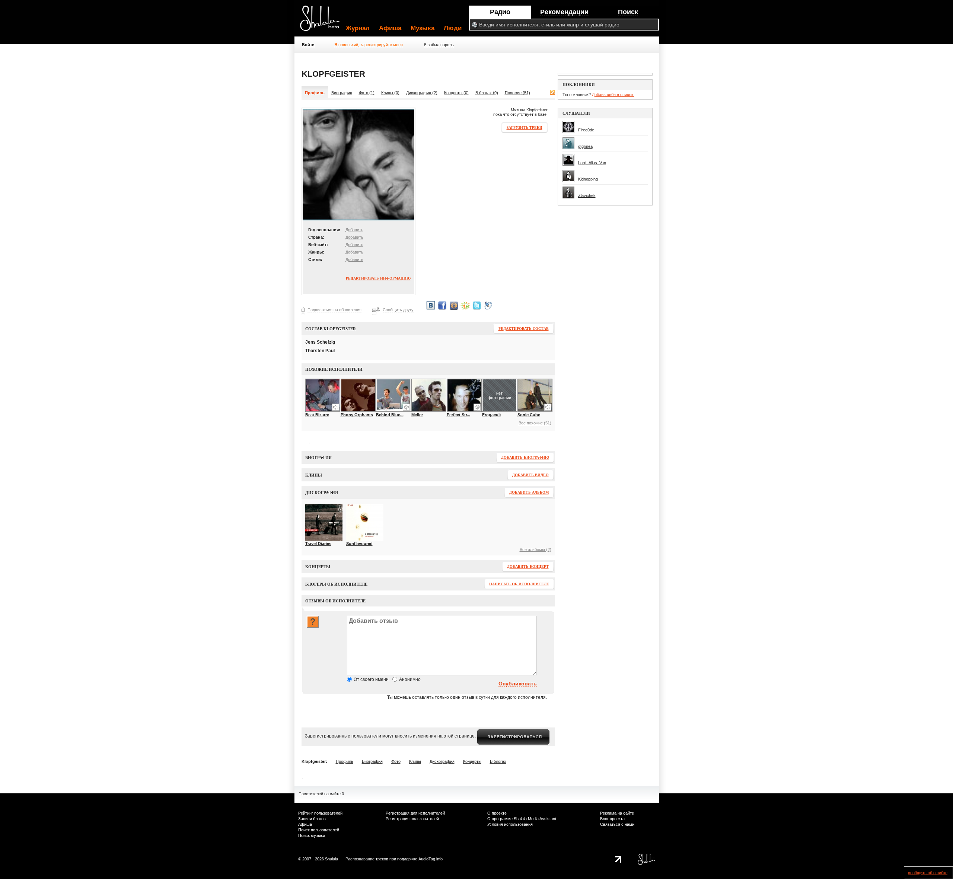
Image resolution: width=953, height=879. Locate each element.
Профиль (344, 761)
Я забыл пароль (439, 44)
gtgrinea (585, 146)
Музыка (422, 28)
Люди (453, 28)
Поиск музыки (311, 835)
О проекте (497, 813)
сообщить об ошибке (927, 872)
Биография (341, 92)
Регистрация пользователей (412, 818)
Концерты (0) (456, 92)
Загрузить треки (524, 127)
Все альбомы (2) (535, 549)
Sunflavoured (359, 543)
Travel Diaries (318, 543)
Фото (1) (366, 92)
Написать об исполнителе (519, 584)
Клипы (415, 761)
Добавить (354, 229)
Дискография (442, 761)
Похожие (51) (517, 92)
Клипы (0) (390, 92)
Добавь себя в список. (613, 94)
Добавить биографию (525, 457)
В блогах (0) (486, 92)
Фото (396, 761)
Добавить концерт (528, 566)
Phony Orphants (357, 415)
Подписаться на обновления (334, 310)
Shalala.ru (323, 21)
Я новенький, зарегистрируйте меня (368, 44)
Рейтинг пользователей (320, 813)
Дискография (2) (421, 92)
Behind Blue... (390, 415)
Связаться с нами (617, 824)
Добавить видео (530, 475)
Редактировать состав (523, 329)
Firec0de (586, 130)
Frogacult (491, 415)
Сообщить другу (398, 310)
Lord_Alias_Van (592, 162)
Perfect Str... (458, 415)
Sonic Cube (528, 415)
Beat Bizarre (317, 415)
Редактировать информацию (378, 278)
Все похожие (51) (535, 423)
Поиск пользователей (318, 830)
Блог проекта (612, 818)
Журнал (358, 28)
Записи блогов (312, 818)
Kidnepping (588, 179)
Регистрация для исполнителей (415, 813)
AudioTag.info (430, 859)
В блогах (498, 761)
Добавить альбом (529, 492)
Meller (417, 415)
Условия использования (510, 824)
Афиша (390, 28)
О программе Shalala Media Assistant (521, 818)
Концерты (472, 761)
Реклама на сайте (617, 813)
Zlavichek (587, 195)
